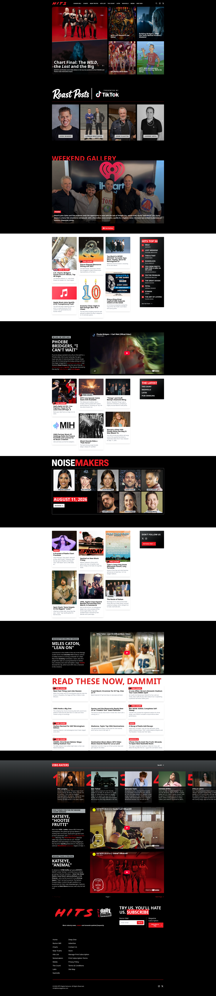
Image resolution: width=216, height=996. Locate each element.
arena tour (65, 846)
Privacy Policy (73, 962)
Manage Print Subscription (78, 954)
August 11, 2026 (70, 499)
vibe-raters (60, 765)
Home (55, 939)
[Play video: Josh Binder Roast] (65, 122)
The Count (111, 3)
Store (70, 951)
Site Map (71, 969)
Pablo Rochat (63, 369)
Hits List (103, 3)
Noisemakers (58, 958)
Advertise (72, 943)
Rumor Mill (77, 3)
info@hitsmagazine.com (60, 988)
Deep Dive (140, 3)
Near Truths (94, 3)
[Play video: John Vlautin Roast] (122, 122)
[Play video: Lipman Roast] (93, 122)
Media (132, 3)
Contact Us (72, 947)
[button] (160, 897)
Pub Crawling (148, 396)
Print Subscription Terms (78, 958)
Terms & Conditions (76, 965)
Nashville (125, 3)
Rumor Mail (123, 918)
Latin (118, 3)
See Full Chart (146, 303)
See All (160, 765)
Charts (85, 3)
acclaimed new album (74, 363)
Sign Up (140, 922)
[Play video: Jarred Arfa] (150, 122)
